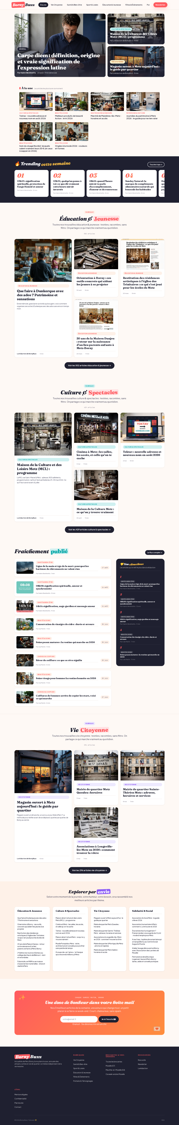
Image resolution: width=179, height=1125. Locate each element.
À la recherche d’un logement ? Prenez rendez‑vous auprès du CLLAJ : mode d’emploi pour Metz (146, 933)
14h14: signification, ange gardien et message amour (65, 606)
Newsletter (160, 5)
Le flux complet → (154, 552)
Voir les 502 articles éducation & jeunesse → (89, 365)
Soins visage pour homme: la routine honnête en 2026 (66, 678)
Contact (17, 1107)
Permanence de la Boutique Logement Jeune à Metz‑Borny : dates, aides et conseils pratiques (145, 959)
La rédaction (143, 1068)
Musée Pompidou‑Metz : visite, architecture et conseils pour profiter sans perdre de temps (70, 946)
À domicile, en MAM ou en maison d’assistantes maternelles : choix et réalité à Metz (31, 963)
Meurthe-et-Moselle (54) (115, 1070)
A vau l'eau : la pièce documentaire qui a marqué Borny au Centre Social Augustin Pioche (147, 941)
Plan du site (18, 1103)
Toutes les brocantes (114, 1062)
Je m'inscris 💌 (109, 1019)
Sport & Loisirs (92, 5)
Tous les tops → (156, 164)
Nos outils (142, 1060)
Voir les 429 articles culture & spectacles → (89, 529)
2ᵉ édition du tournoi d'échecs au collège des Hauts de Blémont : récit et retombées (31, 955)
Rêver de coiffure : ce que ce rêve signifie (59, 660)
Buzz (23, 4)
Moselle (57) (110, 1066)
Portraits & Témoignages (83, 1081)
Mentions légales (21, 1094)
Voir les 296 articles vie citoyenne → (89, 870)
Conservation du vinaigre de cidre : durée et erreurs (65, 624)
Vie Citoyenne (56, 5)
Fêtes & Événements (133, 5)
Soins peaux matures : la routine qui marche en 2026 (65, 642)
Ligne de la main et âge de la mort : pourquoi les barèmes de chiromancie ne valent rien (62, 567)
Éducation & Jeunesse (112, 5)
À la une (43, 5)
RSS (163, 1120)
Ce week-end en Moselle (115, 1074)
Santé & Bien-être (74, 5)
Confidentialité (20, 1099)
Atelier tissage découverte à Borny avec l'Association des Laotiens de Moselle (145, 950)
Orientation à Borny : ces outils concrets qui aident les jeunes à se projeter (30, 926)
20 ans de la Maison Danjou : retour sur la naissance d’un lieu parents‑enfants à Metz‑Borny (30, 946)
